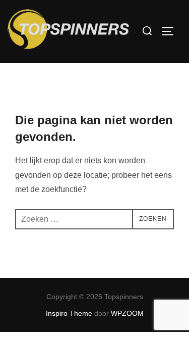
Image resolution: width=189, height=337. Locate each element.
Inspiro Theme (69, 313)
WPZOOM (127, 313)
